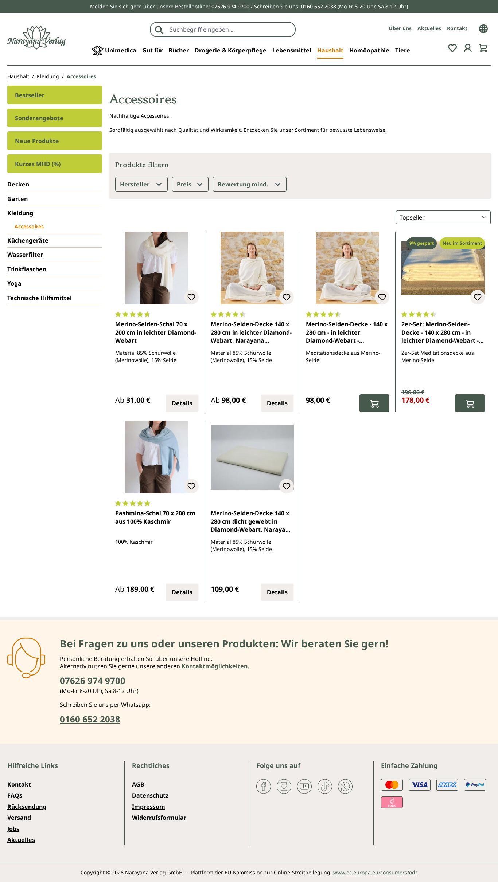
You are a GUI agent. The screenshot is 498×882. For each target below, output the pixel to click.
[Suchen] (159, 29)
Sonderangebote (39, 118)
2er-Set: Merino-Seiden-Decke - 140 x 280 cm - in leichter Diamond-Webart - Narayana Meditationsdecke (443, 333)
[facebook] (263, 786)
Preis (185, 184)
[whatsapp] (345, 786)
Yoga (14, 283)
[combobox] (230, 29)
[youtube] (304, 786)
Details (182, 403)
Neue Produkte (37, 141)
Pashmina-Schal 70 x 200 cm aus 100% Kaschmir (155, 517)
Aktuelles (429, 28)
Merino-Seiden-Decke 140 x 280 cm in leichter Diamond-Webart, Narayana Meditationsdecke (251, 333)
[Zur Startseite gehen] (36, 38)
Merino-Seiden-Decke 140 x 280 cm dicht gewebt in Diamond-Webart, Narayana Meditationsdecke (252, 522)
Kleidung (20, 213)
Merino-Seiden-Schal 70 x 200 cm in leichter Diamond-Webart (155, 332)
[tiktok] (325, 786)
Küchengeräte (27, 240)
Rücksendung (26, 807)
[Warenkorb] (483, 47)
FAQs (14, 795)
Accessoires (29, 226)
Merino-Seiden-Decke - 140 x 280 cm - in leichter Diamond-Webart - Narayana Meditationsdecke (347, 333)
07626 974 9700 (230, 6)
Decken (18, 184)
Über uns (400, 28)
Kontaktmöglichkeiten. (215, 666)
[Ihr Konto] (467, 47)
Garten (17, 199)
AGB (138, 784)
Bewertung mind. (244, 184)
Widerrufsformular (159, 818)
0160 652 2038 (318, 6)
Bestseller (29, 95)
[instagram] (284, 786)
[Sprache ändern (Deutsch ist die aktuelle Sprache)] (483, 28)
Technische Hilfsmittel (39, 298)
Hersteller (135, 184)
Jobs (13, 829)
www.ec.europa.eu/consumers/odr (375, 872)
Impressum (148, 807)
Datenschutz (150, 795)
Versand (19, 818)
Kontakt (457, 28)
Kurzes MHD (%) (38, 164)
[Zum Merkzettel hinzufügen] (191, 297)
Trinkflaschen (26, 269)
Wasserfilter (25, 255)
